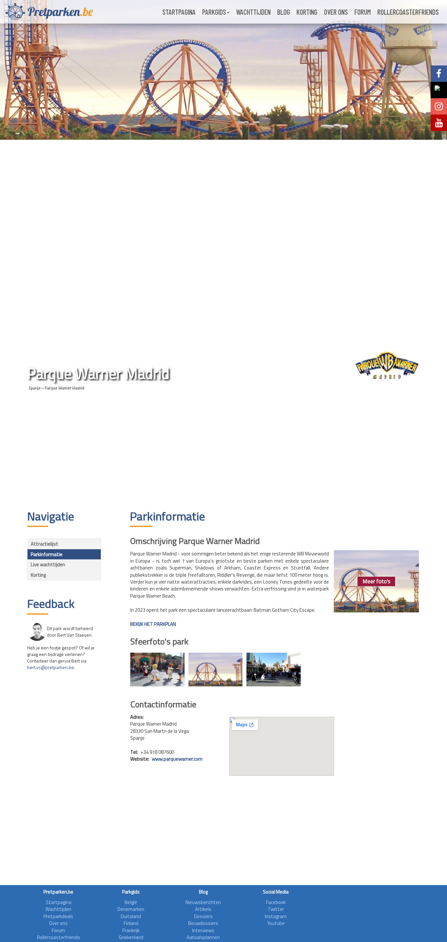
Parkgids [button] (214, 12)
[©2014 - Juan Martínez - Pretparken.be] (157, 669)
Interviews (203, 930)
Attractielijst (44, 544)
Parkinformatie (47, 554)
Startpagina (179, 12)
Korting (306, 12)
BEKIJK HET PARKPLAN (153, 624)
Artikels (203, 909)
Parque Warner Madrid (63, 387)
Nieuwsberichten (203, 902)
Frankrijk (131, 930)
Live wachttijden (48, 564)
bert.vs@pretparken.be (50, 667)
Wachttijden (253, 12)
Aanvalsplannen (203, 937)
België (131, 902)
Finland (131, 923)
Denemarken (130, 909)
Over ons (336, 12)
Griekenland (131, 937)
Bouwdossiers (203, 923)
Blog (283, 12)
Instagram (276, 916)
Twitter (276, 909)
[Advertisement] (223, 451)
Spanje (34, 387)
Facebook (276, 902)
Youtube (276, 923)
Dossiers (203, 916)
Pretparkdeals (58, 916)
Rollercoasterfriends (408, 12)
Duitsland (131, 916)
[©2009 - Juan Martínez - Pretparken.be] (215, 669)
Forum (362, 12)
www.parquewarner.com (177, 759)
